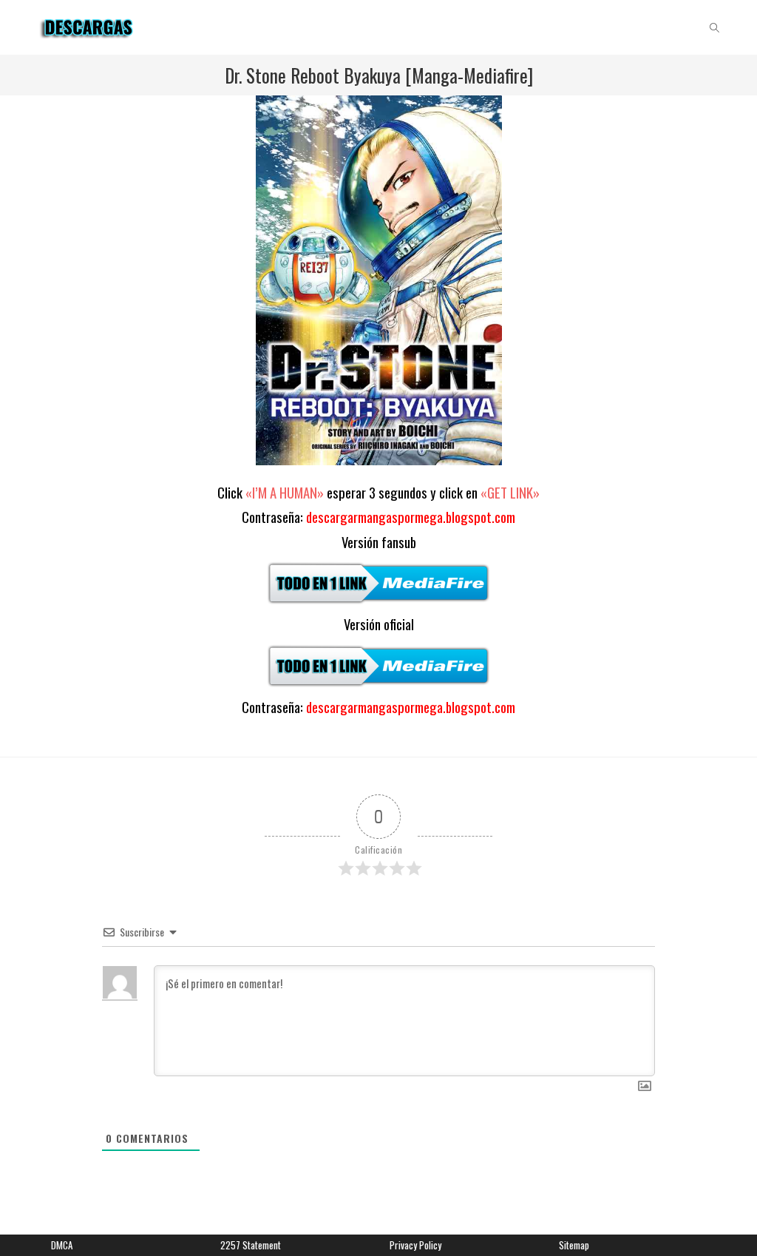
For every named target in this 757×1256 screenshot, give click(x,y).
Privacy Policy (415, 1245)
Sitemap (574, 1245)
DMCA (61, 1245)
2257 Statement (250, 1245)
